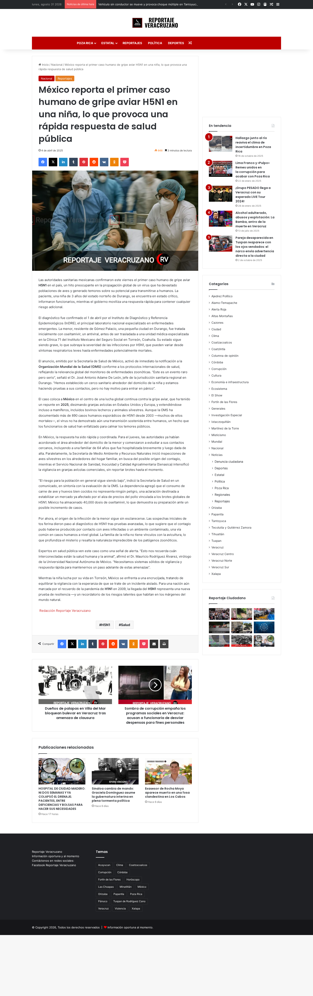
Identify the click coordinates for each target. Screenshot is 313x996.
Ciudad (216, 329)
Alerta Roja (218, 309)
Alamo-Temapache (224, 302)
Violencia (120, 908)
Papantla (217, 514)
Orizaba (216, 507)
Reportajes (132, 43)
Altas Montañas (222, 316)
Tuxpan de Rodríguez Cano (129, 901)
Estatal (107, 43)
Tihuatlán (217, 534)
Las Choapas (106, 886)
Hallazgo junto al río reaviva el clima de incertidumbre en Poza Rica (253, 145)
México (142, 886)
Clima (215, 336)
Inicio (45, 64)
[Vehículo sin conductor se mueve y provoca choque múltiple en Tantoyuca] (241, 627)
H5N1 (105, 625)
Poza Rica (85, 43)
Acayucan (104, 865)
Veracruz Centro (222, 554)
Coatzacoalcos (221, 342)
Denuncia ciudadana (229, 461)
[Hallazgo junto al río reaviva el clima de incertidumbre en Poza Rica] (220, 144)
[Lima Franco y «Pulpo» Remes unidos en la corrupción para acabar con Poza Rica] (220, 169)
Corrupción (219, 369)
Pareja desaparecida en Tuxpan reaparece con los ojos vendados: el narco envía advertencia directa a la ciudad (254, 247)
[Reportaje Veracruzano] (157, 22)
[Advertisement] (242, 82)
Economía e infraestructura (230, 382)
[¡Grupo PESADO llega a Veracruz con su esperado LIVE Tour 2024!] (220, 194)
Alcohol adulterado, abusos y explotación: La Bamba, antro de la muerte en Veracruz (254, 219)
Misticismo (218, 435)
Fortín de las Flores (224, 402)
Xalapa (216, 574)
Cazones (217, 322)
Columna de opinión (224, 355)
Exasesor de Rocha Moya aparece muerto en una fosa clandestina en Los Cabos (167, 792)
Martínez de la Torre (225, 428)
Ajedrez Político (222, 296)
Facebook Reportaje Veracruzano (54, 865)
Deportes (176, 43)
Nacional (56, 64)
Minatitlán (126, 886)
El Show (216, 395)
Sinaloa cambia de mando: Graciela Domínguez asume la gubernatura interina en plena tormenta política (113, 794)
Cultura (216, 375)
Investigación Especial (226, 415)
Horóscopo (132, 879)
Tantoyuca (218, 521)
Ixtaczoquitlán (221, 421)
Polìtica (155, 43)
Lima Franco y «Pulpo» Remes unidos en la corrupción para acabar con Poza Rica (252, 169)
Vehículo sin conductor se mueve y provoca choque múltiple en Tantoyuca (147, 4)
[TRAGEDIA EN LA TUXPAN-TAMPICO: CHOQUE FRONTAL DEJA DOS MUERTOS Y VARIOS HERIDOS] (241, 641)
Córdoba (217, 362)
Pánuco (102, 901)
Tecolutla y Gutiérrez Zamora (231, 527)
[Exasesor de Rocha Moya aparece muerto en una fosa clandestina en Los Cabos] (168, 771)
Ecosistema (219, 388)
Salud (125, 625)
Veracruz (217, 547)
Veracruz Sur (220, 567)
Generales (218, 408)
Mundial (216, 441)
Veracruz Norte (221, 560)
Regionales (222, 494)
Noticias (217, 455)
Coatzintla (218, 349)
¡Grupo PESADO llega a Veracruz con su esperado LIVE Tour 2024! (253, 194)
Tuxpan (216, 540)
